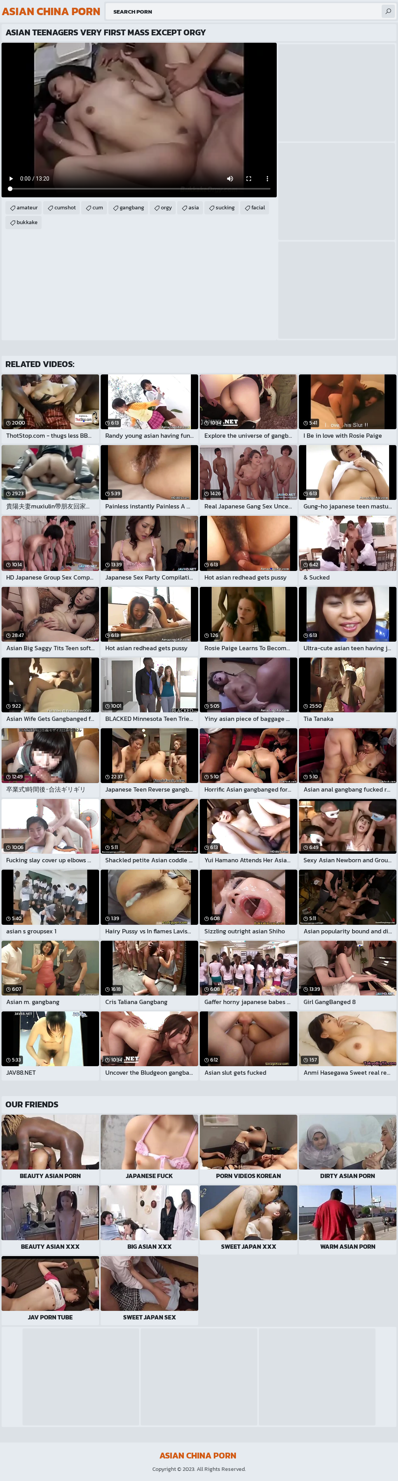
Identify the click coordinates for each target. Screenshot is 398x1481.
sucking (225, 208)
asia (194, 208)
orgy (166, 208)
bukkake (27, 222)
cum (98, 208)
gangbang (132, 208)
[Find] (388, 11)
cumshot (65, 208)
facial (258, 208)
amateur (27, 208)
